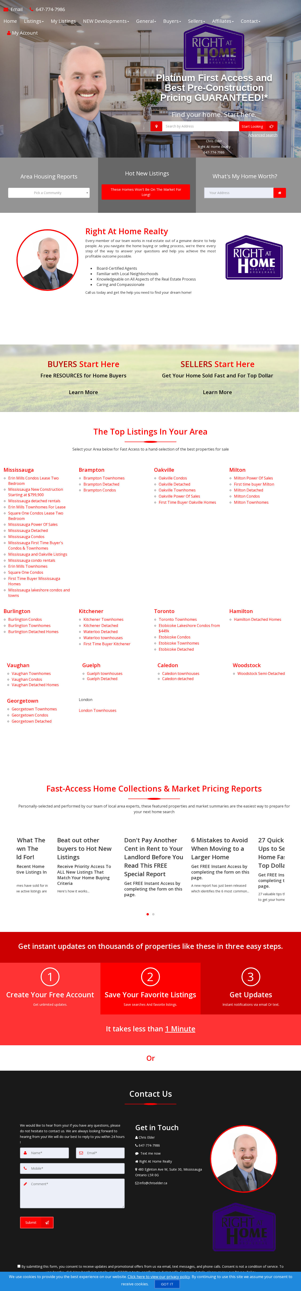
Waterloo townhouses (103, 637)
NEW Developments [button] (105, 21)
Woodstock (247, 665)
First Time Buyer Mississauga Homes (34, 581)
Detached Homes (33, 631)
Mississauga (19, 469)
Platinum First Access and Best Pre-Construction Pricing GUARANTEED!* (214, 88)
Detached (28, 530)
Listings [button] (32, 21)
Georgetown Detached (14, 721)
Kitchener (91, 610)
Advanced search (262, 135)
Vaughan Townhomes (14, 673)
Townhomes (28, 566)
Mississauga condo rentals (31, 560)
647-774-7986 (214, 152)
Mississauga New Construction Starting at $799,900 (35, 492)
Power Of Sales (33, 524)
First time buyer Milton (254, 484)
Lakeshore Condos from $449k (189, 628)
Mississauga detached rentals (34, 500)
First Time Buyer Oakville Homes (187, 502)
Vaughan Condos (27, 679)
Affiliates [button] (221, 21)
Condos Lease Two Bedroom (33, 480)
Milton (237, 469)
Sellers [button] (195, 21)
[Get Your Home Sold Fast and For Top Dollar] (217, 378)
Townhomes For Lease (37, 507)
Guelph (91, 665)
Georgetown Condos (14, 715)
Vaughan (18, 665)
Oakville (164, 469)
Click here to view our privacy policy (159, 1276)
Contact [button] (249, 21)
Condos (26, 536)
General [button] (145, 21)
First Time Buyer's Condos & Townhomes (35, 545)
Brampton (91, 469)
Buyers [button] (171, 21)
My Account (24, 33)
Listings (37, 554)
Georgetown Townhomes (14, 709)
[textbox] (49, 193)
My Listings (63, 21)
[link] (279, 193)
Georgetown (22, 700)
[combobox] (49, 193)
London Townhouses (97, 710)
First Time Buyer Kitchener (107, 643)
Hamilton (241, 610)
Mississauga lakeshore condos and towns (39, 592)
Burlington (17, 610)
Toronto (164, 610)
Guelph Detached (102, 678)
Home (10, 21)
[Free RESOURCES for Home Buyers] (83, 378)
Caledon (168, 665)
